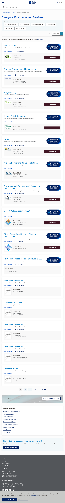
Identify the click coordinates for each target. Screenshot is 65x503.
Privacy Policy (35, 496)
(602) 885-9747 (17, 55)
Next (35, 389)
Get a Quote (25, 24)
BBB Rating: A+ (8, 265)
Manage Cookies (23, 500)
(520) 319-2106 (16, 126)
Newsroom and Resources (9, 477)
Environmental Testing (9, 422)
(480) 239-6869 (17, 149)
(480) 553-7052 (17, 173)
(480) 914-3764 (17, 221)
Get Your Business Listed (9, 472)
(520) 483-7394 (17, 246)
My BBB (61, 2)
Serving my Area (39, 24)
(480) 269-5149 (17, 102)
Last (42, 389)
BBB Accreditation (7, 473)
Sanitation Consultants (9, 419)
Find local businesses (12, 7)
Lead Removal (7, 430)
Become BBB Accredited (51, 399)
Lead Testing (6, 432)
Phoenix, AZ (41, 39)
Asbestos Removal (8, 427)
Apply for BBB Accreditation (10, 475)
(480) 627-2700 (9, 268)
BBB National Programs (8, 486)
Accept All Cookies (9, 500)
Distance (50, 24)
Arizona (8, 12)
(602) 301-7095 (17, 197)
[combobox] (57, 33)
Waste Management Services (11, 411)
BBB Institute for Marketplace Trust (12, 483)
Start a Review (6, 464)
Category (7, 28)
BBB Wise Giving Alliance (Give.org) (12, 485)
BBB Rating (19, 28)
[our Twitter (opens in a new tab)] (3, 491)
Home (3, 12)
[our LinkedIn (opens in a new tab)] (6, 491)
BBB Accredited (11, 24)
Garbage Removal (8, 417)
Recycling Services (8, 414)
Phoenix (13, 12)
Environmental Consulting (10, 425)
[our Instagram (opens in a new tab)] (13, 491)
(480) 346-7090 (17, 79)
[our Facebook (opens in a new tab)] (9, 491)
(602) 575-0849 (17, 311)
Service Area (20, 51)
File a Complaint (6, 465)
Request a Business (11, 447)
